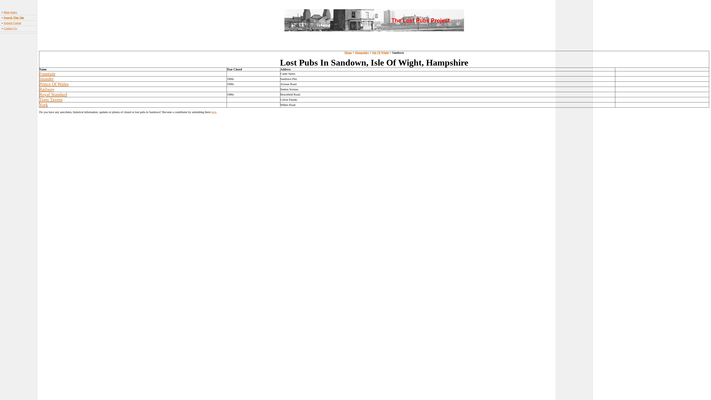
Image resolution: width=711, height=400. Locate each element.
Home (348, 52)
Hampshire (362, 52)
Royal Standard (53, 94)
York (43, 104)
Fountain (47, 73)
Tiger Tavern (50, 99)
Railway (46, 89)
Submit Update (12, 23)
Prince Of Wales (54, 84)
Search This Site (14, 17)
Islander (46, 78)
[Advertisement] (18, 92)
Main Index (10, 12)
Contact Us (10, 28)
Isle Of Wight (380, 52)
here (213, 112)
